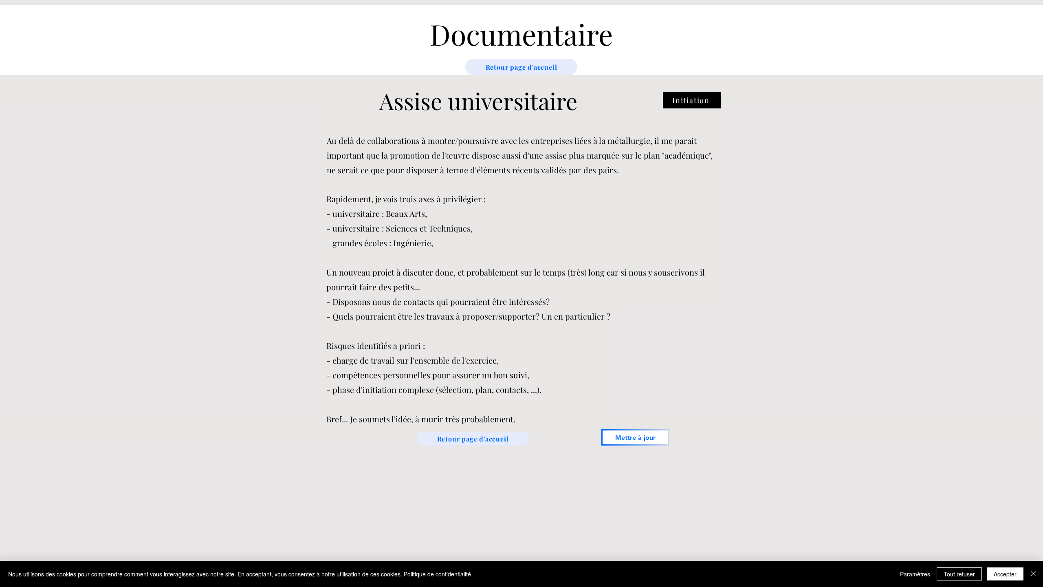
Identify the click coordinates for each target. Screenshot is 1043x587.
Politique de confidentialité (437, 574)
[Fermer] (1033, 573)
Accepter (1005, 574)
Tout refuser (959, 574)
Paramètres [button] (915, 574)
